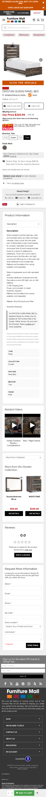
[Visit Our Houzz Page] (35, 684)
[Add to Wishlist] (37, 793)
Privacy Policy (14, 767)
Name (8, 584)
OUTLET (37, 13)
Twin (27, 137)
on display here (18, 183)
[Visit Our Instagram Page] (29, 684)
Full (20, 137)
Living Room (9, 35)
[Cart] (42, 20)
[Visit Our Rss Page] (41, 684)
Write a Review (23, 555)
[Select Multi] (4, 147)
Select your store (12, 176)
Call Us (10, 198)
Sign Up (23, 676)
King (6, 137)
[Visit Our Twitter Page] (11, 684)
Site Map (33, 767)
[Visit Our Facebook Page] (5, 684)
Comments (10, 632)
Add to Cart (25, 793)
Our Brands (6, 774)
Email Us (21, 198)
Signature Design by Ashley (15, 95)
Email (7, 594)
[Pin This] (4, 205)
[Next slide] (38, 489)
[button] (4, 20)
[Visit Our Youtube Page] (17, 684)
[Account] (38, 20)
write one (28, 550)
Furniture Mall (9, 13)
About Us (5, 779)
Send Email (33, 645)
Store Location (11, 622)
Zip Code (9, 613)
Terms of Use (24, 767)
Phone (8, 603)
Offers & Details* (23, 769)
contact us (29, 324)
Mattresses (24, 35)
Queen (13, 137)
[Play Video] (13, 425)
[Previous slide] (8, 489)
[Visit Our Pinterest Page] (23, 684)
